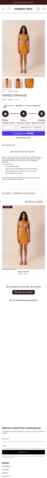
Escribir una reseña (23, 292)
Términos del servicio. (9, 457)
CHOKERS (5, 469)
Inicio (3, 91)
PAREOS (5, 473)
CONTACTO (6, 476)
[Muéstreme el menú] (3, 9)
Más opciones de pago (23, 137)
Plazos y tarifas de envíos (18, 193)
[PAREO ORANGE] (23, 237)
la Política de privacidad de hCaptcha (35, 456)
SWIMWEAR (6, 466)
